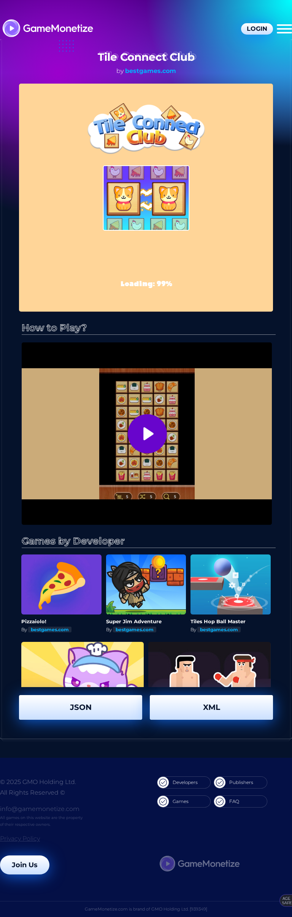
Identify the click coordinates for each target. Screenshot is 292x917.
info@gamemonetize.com (39, 808)
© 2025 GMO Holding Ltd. (38, 782)
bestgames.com (150, 70)
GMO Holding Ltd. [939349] (179, 909)
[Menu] (284, 28)
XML (211, 707)
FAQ (234, 801)
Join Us (25, 865)
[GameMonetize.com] (47, 29)
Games (181, 801)
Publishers (241, 782)
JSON (81, 707)
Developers (185, 782)
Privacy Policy (20, 838)
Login (257, 28)
